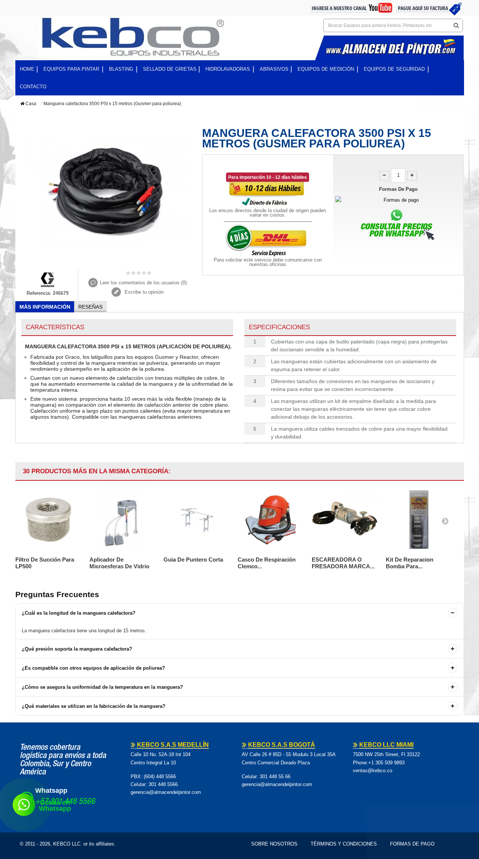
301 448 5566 (163, 784)
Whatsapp (51, 790)
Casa (30, 103)
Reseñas (90, 307)
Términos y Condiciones (344, 844)
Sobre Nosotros (274, 844)
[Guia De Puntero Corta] (197, 519)
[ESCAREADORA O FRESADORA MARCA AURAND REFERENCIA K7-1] (345, 519)
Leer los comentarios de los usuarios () (143, 282)
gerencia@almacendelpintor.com (166, 792)
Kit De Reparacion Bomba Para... (409, 562)
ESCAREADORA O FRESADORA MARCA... (343, 562)
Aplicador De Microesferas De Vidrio (119, 562)
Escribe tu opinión (143, 292)
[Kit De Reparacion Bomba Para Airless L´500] (419, 519)
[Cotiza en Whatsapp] (24, 805)
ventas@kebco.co (372, 770)
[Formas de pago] (398, 200)
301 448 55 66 (275, 776)
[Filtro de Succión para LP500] (48, 519)
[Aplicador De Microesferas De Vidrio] (122, 519)
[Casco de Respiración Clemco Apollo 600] (271, 519)
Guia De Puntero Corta (193, 559)
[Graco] (47, 279)
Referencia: (39, 293)
